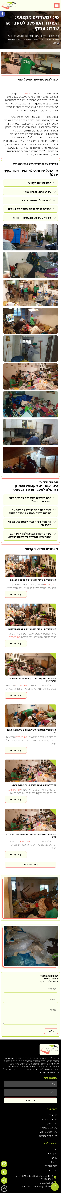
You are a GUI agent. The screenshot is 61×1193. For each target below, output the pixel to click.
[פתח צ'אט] (55, 1187)
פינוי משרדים (25, 93)
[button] (2, 14)
